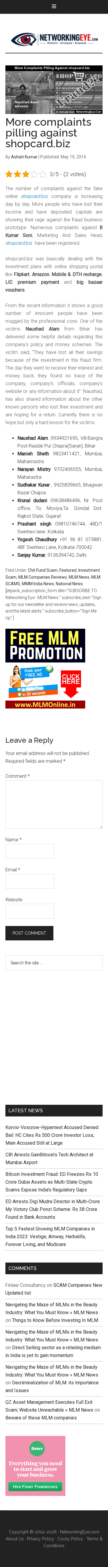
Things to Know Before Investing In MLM (55, 1320)
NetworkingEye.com (79, 1532)
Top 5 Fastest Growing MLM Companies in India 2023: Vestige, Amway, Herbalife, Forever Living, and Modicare (50, 1236)
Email (12, 870)
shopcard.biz (34, 196)
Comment (17, 776)
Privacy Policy (40, 1538)
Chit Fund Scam (43, 570)
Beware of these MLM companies (41, 1418)
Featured (67, 570)
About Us (15, 1538)
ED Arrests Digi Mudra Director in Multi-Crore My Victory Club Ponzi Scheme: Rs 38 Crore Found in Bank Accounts (52, 1209)
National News (69, 583)
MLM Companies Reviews (42, 577)
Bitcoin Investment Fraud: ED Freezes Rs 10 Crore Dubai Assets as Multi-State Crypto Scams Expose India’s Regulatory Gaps (51, 1182)
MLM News (54, 39)
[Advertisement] (54, 1036)
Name (13, 840)
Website (13, 900)
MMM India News (38, 583)
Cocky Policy (70, 1538)
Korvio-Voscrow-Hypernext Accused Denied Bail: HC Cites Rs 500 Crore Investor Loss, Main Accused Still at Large (51, 1135)
